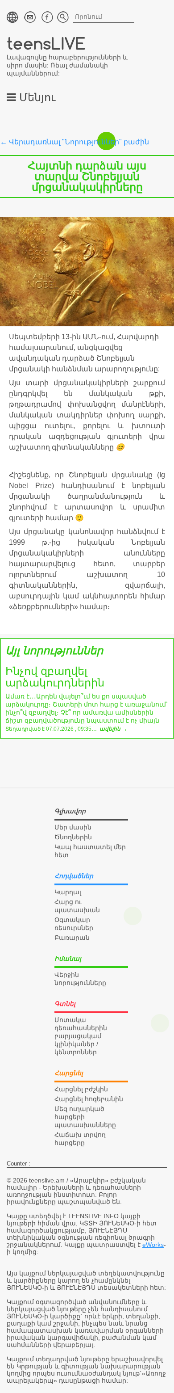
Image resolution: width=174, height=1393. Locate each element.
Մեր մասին (72, 827)
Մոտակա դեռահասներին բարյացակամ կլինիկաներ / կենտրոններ (80, 1036)
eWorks (153, 1244)
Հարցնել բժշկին (81, 1089)
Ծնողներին (73, 837)
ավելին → (113, 729)
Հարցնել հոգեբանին (88, 1099)
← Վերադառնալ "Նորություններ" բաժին (74, 142)
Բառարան (72, 937)
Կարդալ (67, 892)
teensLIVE (46, 43)
